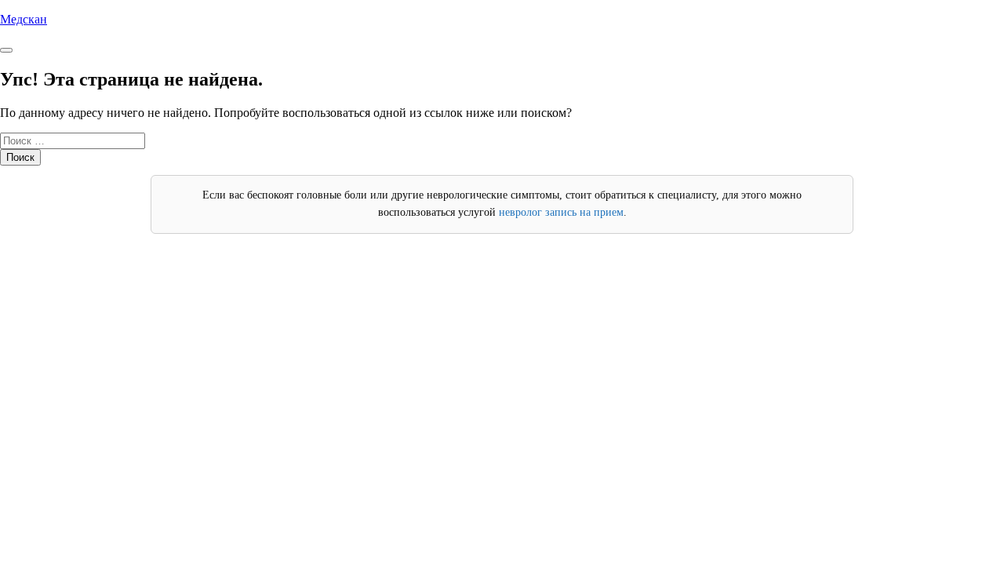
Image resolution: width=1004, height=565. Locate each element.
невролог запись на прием (561, 212)
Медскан (23, 19)
